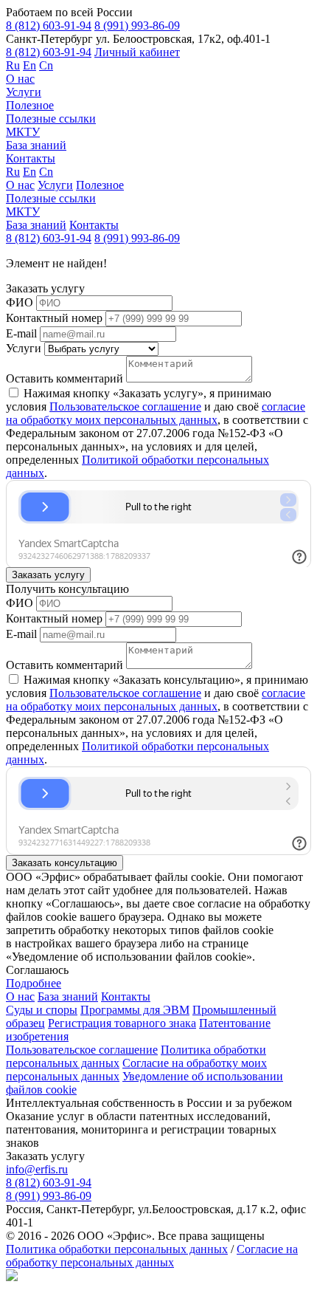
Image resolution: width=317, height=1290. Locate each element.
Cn (46, 65)
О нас (20, 78)
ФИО (19, 302)
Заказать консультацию (64, 862)
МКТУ (23, 132)
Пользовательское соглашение (125, 406)
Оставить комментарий (64, 378)
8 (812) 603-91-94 (48, 25)
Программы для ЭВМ (134, 1009)
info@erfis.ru (37, 1169)
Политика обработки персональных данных (117, 1249)
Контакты (30, 158)
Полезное (30, 105)
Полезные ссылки (51, 118)
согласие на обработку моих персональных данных (155, 413)
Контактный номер (54, 318)
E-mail (21, 333)
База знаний (36, 145)
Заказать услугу (48, 574)
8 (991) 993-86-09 (137, 25)
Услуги (23, 92)
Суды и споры (41, 1009)
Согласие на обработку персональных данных (152, 1256)
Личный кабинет (137, 52)
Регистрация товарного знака (122, 1023)
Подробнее (33, 983)
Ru (13, 65)
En (29, 65)
